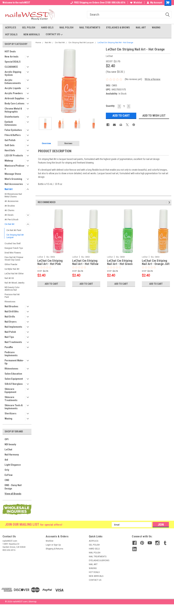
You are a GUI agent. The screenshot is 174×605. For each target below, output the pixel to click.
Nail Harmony (12, 454)
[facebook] (134, 543)
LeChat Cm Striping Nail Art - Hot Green (120, 262)
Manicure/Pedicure (14, 167)
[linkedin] (134, 549)
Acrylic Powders (14, 93)
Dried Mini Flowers (13, 252)
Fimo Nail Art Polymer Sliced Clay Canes (14, 258)
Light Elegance (13, 464)
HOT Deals (10, 51)
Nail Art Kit (9, 278)
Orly (7, 469)
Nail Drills (10, 316)
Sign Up (57, 545)
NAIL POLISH (66, 27)
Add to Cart (51, 283)
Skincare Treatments (11, 399)
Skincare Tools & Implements (14, 407)
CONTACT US (53, 34)
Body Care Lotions (14, 103)
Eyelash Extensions (10, 123)
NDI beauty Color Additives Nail (12, 288)
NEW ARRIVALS (31, 34)
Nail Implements (13, 326)
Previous (39, 80)
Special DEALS (13, 61)
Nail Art (9, 189)
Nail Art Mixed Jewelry (14, 282)
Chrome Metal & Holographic (13, 110)
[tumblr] (165, 543)
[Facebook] (108, 124)
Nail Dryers (10, 321)
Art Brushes (10, 205)
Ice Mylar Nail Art (12, 269)
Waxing (8, 418)
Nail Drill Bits (12, 311)
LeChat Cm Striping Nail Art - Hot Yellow (85, 262)
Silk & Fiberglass (14, 383)
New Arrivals (11, 56)
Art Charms (9, 210)
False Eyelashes (13, 130)
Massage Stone (13, 173)
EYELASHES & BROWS (118, 27)
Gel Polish (10, 140)
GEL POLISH (28, 27)
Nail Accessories (14, 184)
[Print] (120, 124)
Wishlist (138, 2)
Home (38, 42)
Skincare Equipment (10, 390)
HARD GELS (47, 27)
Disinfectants (12, 116)
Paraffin (9, 347)
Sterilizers (10, 413)
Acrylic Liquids (13, 88)
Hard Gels (10, 150)
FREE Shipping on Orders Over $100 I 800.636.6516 (99, 2)
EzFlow (9, 475)
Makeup (9, 160)
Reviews (68, 143)
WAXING (156, 27)
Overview (46, 143)
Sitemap (32, 601)
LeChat (8, 449)
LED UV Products (14, 155)
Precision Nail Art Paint (12, 295)
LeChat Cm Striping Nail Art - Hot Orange (115, 42)
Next (100, 80)
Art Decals (9, 215)
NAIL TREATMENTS (89, 27)
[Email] (114, 124)
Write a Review (152, 79)
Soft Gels (9, 145)
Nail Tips (9, 337)
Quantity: (110, 106)
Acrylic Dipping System (13, 73)
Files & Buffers (13, 135)
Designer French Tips (14, 248)
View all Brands (13, 493)
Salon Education (13, 373)
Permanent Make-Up (14, 362)
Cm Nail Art (9, 224)
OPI (6, 439)
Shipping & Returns (54, 549)
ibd (6, 459)
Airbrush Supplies (14, 98)
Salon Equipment (14, 378)
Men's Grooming (13, 178)
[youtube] (150, 543)
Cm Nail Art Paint (13, 230)
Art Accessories (11, 201)
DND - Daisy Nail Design (13, 487)
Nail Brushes (11, 306)
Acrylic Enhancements (13, 82)
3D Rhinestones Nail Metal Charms (13, 195)
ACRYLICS (10, 27)
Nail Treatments (13, 342)
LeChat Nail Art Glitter (14, 273)
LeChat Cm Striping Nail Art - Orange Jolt (156, 262)
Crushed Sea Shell (13, 243)
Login (48, 545)
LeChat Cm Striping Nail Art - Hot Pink (50, 262)
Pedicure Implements (11, 354)
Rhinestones (10, 301)
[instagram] (157, 543)
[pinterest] (142, 543)
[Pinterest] (133, 124)
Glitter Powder (11, 264)
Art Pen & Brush (11, 219)
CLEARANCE (11, 66)
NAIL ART (141, 27)
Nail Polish (10, 331)
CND (7, 480)
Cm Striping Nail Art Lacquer (15, 236)
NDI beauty (10, 444)
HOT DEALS (11, 34)
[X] (127, 124)
